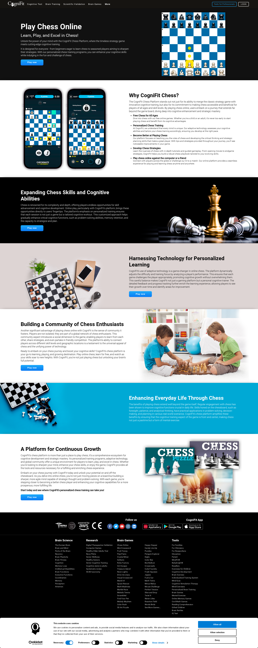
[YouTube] (122, 526)
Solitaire (120, 560)
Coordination (60, 578)
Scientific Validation (74, 4)
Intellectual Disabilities (64, 569)
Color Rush (122, 604)
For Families (177, 545)
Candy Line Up (151, 548)
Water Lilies (150, 598)
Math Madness (123, 587)
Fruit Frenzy (122, 551)
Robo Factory (123, 563)
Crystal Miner (123, 557)
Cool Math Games (179, 601)
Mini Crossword (124, 548)
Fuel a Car (149, 578)
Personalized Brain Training (184, 589)
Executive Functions (63, 575)
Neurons (58, 554)
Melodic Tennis (123, 592)
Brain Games (177, 592)
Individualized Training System (185, 578)
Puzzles (148, 551)
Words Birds (150, 604)
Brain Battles (177, 610)
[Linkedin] (134, 526)
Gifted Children (178, 607)
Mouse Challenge (152, 587)
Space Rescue (123, 584)
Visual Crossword (124, 578)
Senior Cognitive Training (97, 563)
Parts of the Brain (62, 551)
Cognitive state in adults (96, 566)
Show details (158, 643)
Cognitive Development (182, 572)
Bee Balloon (150, 563)
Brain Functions (62, 572)
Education (176, 554)
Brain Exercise (178, 575)
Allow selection (217, 632)
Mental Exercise (178, 595)
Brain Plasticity (61, 557)
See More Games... (153, 607)
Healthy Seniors (93, 560)
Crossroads (150, 566)
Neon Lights (122, 572)
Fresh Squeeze (151, 572)
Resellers (176, 566)
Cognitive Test (34, 4)
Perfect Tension (151, 589)
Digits (147, 557)
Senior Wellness (93, 557)
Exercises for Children (181, 569)
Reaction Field (151, 601)
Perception (59, 584)
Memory (58, 581)
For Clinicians (178, 548)
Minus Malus (150, 584)
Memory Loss (61, 566)
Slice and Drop (151, 592)
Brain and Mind (61, 548)
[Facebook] (110, 526)
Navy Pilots (91, 554)
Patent (175, 557)
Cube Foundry (151, 569)
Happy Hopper (151, 545)
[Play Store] (172, 526)
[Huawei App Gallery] (152, 526)
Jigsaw (148, 575)
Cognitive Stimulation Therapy (185, 584)
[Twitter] (116, 526)
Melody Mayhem (124, 601)
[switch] (95, 642)
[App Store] (193, 526)
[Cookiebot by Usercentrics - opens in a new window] (35, 643)
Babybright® (177, 563)
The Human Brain (62, 545)
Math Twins (150, 581)
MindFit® (176, 560)
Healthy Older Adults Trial (97, 551)
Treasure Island (123, 569)
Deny (217, 640)
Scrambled (121, 595)
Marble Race (122, 589)
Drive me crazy (123, 575)
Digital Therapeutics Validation (99, 545)
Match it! (121, 581)
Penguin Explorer (152, 554)
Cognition (59, 563)
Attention (59, 587)
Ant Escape (122, 566)
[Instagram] (128, 526)
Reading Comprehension (182, 604)
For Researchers (179, 551)
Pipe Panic (121, 554)
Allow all (217, 624)
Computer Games (93, 548)
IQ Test (175, 613)
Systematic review (94, 569)
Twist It (148, 595)
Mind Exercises (178, 587)
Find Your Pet (123, 598)
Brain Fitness (61, 560)
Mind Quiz (176, 581)
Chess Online (122, 545)
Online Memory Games (181, 598)
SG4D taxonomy (93, 572)
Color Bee (149, 560)
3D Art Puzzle (123, 607)
